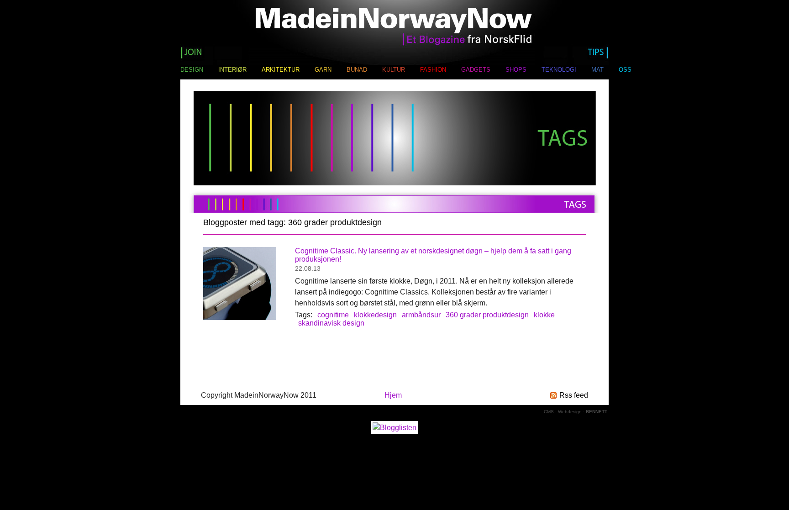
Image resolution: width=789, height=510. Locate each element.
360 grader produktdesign (487, 315)
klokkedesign (375, 315)
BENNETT (596, 411)
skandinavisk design (331, 323)
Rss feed (573, 395)
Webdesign (570, 411)
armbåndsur (421, 315)
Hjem (393, 395)
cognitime (333, 315)
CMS (549, 411)
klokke (544, 315)
